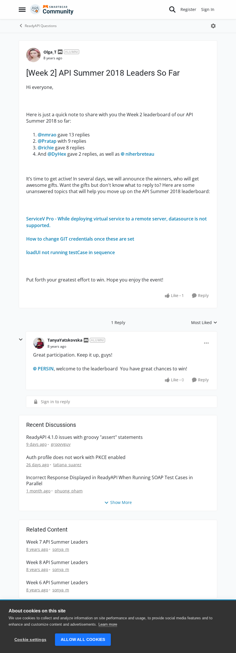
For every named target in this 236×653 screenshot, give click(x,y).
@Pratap (47, 141)
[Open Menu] (213, 26)
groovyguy (61, 444)
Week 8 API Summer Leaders (57, 562)
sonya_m (60, 549)
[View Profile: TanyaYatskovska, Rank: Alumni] (39, 343)
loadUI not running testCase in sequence (70, 252)
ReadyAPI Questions (41, 25)
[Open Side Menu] (22, 9)
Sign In (207, 9)
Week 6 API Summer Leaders (57, 583)
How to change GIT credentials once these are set (80, 239)
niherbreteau (139, 154)
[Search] (172, 9)
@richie (46, 147)
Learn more (107, 624)
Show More (121, 502)
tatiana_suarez (67, 464)
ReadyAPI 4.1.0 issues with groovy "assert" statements (84, 437)
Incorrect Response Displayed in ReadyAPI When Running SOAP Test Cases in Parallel (109, 481)
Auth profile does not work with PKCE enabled (75, 457)
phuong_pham (69, 491)
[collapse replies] (20, 339)
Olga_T (49, 52)
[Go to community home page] (52, 9)
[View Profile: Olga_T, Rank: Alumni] (33, 55)
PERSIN (46, 368)
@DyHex (56, 154)
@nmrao (47, 135)
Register (188, 9)
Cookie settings (30, 639)
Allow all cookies (83, 639)
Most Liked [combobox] (204, 322)
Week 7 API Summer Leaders (57, 542)
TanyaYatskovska (64, 340)
